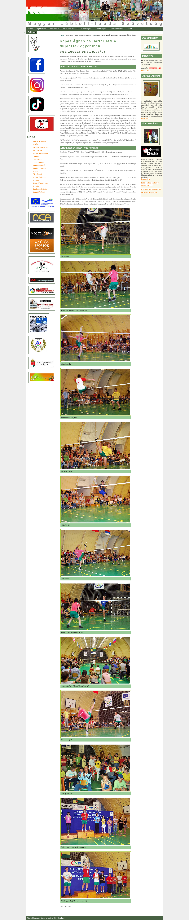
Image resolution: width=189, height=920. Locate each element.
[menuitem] (29, 29)
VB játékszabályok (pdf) (149, 192)
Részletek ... (145, 118)
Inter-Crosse (37, 159)
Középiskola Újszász (40, 147)
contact (37, 918)
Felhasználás (146, 71)
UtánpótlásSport (39, 192)
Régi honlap (41, 29)
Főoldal (30, 29)
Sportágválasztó (39, 165)
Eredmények (101, 29)
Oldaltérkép (54, 29)
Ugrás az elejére (47, 918)
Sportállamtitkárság (40, 189)
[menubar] (81, 30)
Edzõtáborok (37, 174)
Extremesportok (38, 162)
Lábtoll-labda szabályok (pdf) (151, 189)
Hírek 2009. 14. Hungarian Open (85, 35)
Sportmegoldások (39, 168)
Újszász (36, 144)
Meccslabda (37, 150)
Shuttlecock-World (39, 141)
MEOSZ (35, 171)
